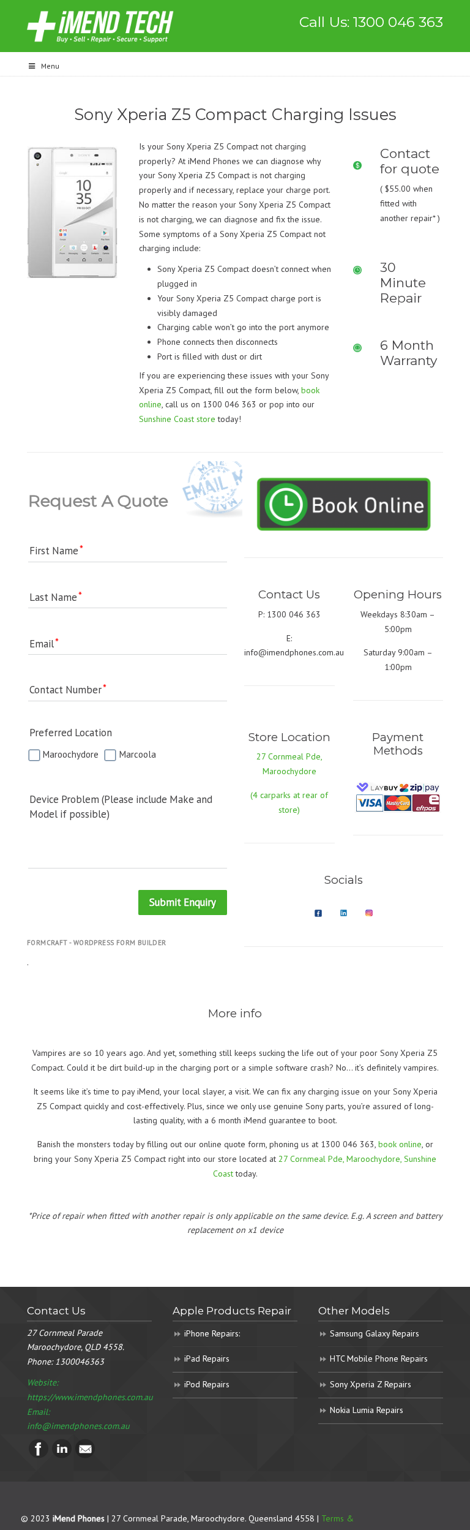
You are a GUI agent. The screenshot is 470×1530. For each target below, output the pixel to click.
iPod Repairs (206, 1384)
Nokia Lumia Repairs (366, 1409)
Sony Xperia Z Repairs (370, 1384)
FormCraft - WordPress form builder (96, 942)
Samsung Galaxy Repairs (374, 1333)
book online (400, 1144)
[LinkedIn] (62, 1455)
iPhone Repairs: (212, 1333)
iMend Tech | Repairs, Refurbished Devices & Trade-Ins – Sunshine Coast (100, 26)
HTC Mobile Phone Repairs (379, 1358)
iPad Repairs (206, 1358)
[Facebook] (38, 1455)
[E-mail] (85, 1455)
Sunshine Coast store (177, 418)
